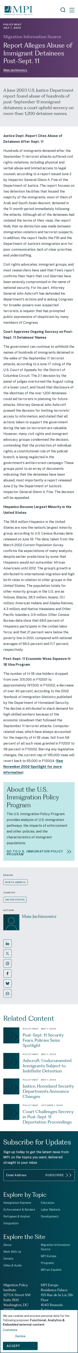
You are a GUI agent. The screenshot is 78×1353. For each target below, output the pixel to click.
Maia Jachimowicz (15, 70)
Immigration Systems (17, 1202)
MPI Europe (48, 1256)
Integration (11, 1223)
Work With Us (12, 1251)
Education (47, 1202)
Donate (8, 1258)
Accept (13, 1346)
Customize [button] (10, 1330)
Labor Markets (50, 1209)
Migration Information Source (32, 36)
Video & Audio (12, 1265)
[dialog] (39, 1331)
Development (50, 1216)
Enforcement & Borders (19, 1209)
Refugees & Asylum (16, 1216)
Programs (47, 1263)
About (7, 1245)
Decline (20, 1336)
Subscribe (54, 1175)
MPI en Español (51, 1269)
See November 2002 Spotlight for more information (33, 766)
